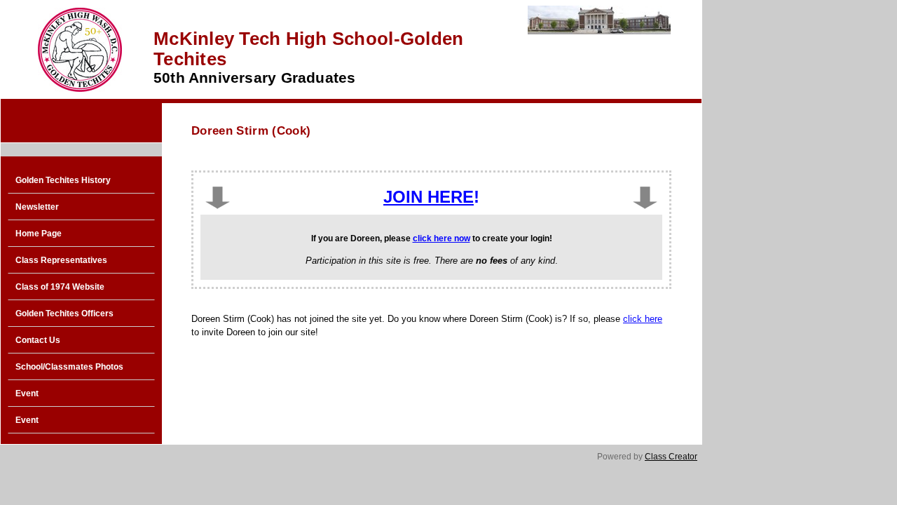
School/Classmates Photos (69, 367)
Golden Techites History (63, 180)
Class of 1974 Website (59, 287)
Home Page (38, 233)
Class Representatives (61, 260)
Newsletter (37, 207)
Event (27, 393)
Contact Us (37, 340)
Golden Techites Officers (64, 313)
